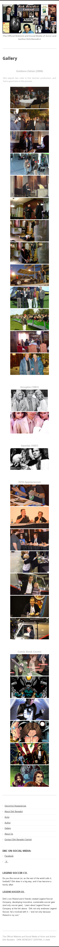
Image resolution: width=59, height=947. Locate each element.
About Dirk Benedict (14, 811)
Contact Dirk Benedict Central (18, 839)
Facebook (9, 855)
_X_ (6, 861)
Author (8, 822)
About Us (9, 833)
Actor (7, 817)
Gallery (8, 828)
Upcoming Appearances (15, 805)
